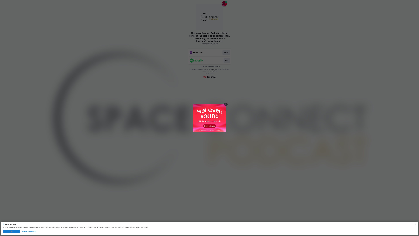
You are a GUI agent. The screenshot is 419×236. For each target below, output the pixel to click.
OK (11, 231)
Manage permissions (29, 231)
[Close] (415, 224)
